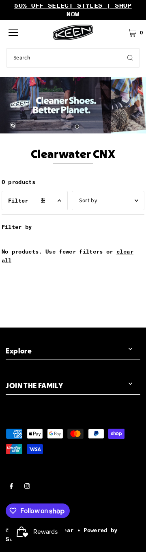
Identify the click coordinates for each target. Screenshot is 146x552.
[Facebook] (11, 487)
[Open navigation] (13, 32)
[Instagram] (27, 487)
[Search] (130, 58)
